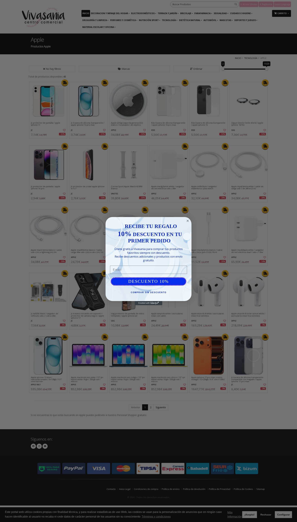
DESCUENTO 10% (148, 281)
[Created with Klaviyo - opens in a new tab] (148, 303)
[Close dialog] (188, 221)
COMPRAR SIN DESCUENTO (148, 292)
